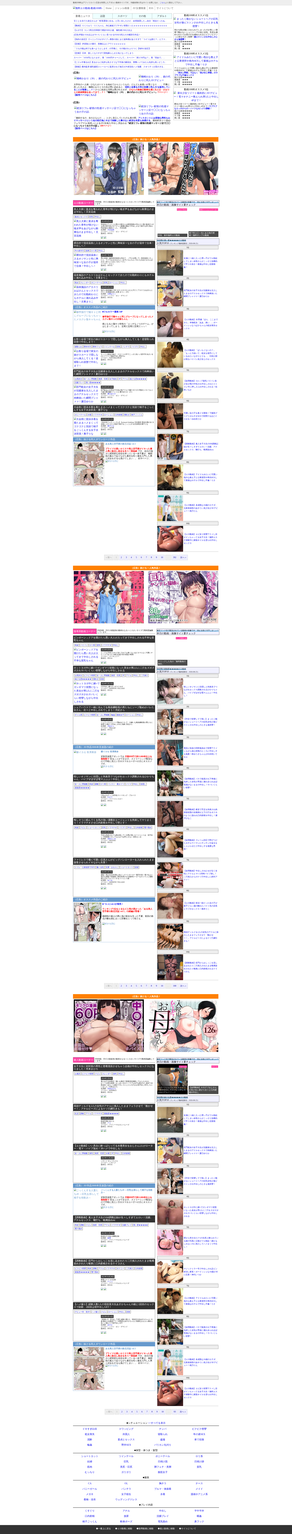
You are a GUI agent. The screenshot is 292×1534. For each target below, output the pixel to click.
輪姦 (113, 715)
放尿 (126, 1516)
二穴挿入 (144, 675)
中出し (97, 217)
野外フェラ (97, 347)
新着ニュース (83, 16)
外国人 (126, 1434)
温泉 (87, 251)
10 (162, 557)
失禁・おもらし (112, 855)
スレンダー (84, 283)
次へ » (183, 557)
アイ (109, 1119)
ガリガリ (126, 1472)
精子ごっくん (136, 415)
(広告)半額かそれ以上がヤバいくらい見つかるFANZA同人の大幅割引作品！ (107, 35)
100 (174, 986)
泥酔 (89, 1439)
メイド (128, 780)
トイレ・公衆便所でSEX (85, 855)
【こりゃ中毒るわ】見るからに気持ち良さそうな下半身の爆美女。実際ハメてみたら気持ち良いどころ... (120, 62)
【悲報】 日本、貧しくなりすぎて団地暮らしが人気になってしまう (104, 53)
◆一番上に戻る (103, 1528)
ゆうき (110, 868)
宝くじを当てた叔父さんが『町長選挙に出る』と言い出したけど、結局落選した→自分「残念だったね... (120, 21)
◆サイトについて (187, 1528)
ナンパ (162, 1429)
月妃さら (111, 726)
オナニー (120, 1252)
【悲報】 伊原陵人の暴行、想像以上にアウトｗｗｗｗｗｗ (100, 44)
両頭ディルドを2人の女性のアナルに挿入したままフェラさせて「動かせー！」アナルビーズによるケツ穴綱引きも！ (113, 1103)
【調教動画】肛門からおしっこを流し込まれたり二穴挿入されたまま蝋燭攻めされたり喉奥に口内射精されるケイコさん (114, 1246)
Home (109, 8)
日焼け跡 (199, 1461)
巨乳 (91, 217)
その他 (142, 16)
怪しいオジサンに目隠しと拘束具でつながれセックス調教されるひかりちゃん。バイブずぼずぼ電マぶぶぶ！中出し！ (114, 774)
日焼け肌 (163, 1461)
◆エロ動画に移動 (123, 1528)
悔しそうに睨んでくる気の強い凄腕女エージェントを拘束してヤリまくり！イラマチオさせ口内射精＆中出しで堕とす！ (113, 813)
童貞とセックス (81, 217)
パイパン (84, 645)
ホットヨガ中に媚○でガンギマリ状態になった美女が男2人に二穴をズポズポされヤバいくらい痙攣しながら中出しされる (114, 669)
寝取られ (78, 347)
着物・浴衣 (90, 1499)
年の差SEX (79, 251)
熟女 (76, 283)
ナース (199, 1483)
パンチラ (125, 347)
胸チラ (162, 1483)
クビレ (83, 820)
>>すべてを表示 (156, 1423)
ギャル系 (78, 715)
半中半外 (199, 1510)
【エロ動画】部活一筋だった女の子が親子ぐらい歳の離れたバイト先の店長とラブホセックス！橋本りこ (200, 906)
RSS (151, 8)
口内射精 (118, 415)
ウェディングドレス (126, 1499)
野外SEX (87, 347)
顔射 (102, 679)
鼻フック (199, 1521)
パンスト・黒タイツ (116, 780)
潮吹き (127, 415)
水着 (89, 415)
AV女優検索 (139, 8)
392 (174, 557)
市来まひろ (112, 1088)
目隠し (143, 780)
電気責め (163, 1521)
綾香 (109, 1226)
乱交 (76, 1109)
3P (120, 379)
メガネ (89, 1494)
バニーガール (89, 1489)
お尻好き (78, 379)
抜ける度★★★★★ (138, 379)
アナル (125, 379)
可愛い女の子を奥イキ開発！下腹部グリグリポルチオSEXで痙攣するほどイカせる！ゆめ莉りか (200, 416)
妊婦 (89, 1461)
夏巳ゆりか (112, 394)
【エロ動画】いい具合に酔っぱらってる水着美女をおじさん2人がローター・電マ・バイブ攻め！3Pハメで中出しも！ (113, 1139)
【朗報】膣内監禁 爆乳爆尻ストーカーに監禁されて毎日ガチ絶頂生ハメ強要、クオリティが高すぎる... (119, 67)
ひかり (110, 793)
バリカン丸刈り (162, 1445)
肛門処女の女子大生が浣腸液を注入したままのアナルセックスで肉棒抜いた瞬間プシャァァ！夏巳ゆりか (200, 293)
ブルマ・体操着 (162, 1489)
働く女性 (100, 855)
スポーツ (122, 16)
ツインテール (109, 347)
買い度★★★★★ (93, 383)
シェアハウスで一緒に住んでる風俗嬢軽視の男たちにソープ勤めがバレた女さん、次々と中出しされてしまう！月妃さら (114, 708)
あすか (110, 1305)
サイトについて (165, 8)
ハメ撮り (95, 1292)
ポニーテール (96, 283)
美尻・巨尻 (103, 379)
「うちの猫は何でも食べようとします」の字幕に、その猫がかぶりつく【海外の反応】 (112, 48)
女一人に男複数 (90, 379)
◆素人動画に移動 (166, 1528)
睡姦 (199, 1516)
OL (126, 1483)
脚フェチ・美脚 (162, 1467)
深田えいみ (112, 831)
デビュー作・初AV (82, 1292)
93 (175, 1412)
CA (90, 1483)
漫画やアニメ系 (199, 1494)
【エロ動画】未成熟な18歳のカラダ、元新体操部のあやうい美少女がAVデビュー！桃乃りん (201, 508)
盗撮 (162, 1439)
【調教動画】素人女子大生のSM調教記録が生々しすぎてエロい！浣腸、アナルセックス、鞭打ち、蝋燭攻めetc (201, 447)
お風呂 (77, 1074)
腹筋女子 (120, 715)
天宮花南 (111, 230)
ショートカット (94, 820)
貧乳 (98, 645)
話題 (102, 16)
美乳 (115, 1074)
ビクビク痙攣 (89, 675)
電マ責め (147, 820)
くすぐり (90, 1510)
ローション (114, 283)
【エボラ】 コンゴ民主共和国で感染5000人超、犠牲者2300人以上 (103, 30)
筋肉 (89, 1467)
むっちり (90, 1472)
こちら (162, 3)
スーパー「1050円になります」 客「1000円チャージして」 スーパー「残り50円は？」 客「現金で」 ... (119, 57)
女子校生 (113, 379)
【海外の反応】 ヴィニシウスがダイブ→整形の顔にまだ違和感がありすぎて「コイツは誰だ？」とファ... (120, 39)
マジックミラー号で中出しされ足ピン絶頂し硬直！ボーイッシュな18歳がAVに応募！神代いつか (201, 1272)
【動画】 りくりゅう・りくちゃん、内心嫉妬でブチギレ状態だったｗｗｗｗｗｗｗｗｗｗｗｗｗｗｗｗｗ (120, 25)
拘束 (76, 645)
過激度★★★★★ (82, 784)
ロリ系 (94, 251)
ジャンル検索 (122, 8)
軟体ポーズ (126, 1521)
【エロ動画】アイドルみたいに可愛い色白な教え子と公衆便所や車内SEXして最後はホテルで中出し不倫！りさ (200, 477)
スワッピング (126, 1429)
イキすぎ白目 (89, 1429)
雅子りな (111, 426)
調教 (97, 780)
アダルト (162, 16)
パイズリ (135, 347)
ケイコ (110, 1265)
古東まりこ (112, 294)
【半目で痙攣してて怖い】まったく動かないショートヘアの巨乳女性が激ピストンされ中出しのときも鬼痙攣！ (200, 722)
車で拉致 (199, 1439)
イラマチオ (97, 415)
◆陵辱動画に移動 (144, 1528)
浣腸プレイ (79, 383)
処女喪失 (90, 1434)
